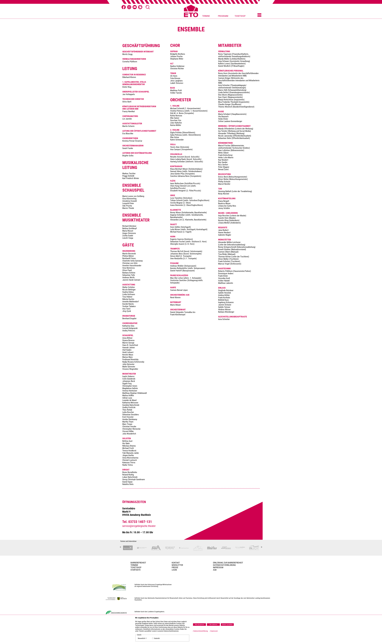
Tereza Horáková (129, 450)
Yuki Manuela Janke (130, 453)
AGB (214, 570)
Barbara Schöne (128, 273)
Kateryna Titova (128, 462)
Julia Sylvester (128, 364)
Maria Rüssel (127, 231)
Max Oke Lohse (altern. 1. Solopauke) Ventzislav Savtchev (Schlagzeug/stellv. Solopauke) (186, 280)
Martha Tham (127, 422)
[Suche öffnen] (148, 7)
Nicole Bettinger (129, 289)
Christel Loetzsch (129, 460)
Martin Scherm (128, 126)
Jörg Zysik (126, 311)
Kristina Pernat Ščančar (132, 141)
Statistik (157, 638)
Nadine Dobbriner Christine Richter (177, 67)
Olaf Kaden (126, 350)
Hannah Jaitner (128, 347)
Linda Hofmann (128, 294)
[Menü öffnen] (259, 15)
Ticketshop (136, 567)
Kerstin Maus (127, 354)
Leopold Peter (128, 203)
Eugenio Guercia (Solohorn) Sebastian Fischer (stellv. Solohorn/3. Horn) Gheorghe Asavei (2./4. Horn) (188, 241)
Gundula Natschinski (130, 405)
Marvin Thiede (128, 208)
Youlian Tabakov (129, 306)
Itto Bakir (126, 443)
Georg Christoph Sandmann (133, 479)
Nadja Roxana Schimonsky (133, 362)
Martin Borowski (129, 253)
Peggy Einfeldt (128, 176)
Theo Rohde (127, 410)
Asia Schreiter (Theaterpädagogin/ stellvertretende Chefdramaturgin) (232, 86)
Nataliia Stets (128, 484)
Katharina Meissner (130, 402)
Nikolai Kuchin (128, 299)
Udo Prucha (127, 206)
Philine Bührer (128, 256)
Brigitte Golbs (128, 155)
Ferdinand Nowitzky (130, 359)
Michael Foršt (128, 448)
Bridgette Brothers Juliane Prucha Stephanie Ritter (177, 56)
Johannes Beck (128, 381)
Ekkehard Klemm (129, 77)
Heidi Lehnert (127, 352)
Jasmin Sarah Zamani (131, 280)
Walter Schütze (128, 287)
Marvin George (128, 343)
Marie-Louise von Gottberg (133, 196)
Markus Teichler (128, 173)
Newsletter (177, 565)
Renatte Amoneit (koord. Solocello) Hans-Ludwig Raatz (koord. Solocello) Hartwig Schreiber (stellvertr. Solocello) (186, 159)
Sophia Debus (128, 292)
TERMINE (206, 16)
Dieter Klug (126, 87)
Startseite (136, 570)
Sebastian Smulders (130, 414)
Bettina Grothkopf (129, 228)
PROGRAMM (223, 16)
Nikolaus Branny (129, 446)
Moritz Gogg (127, 54)
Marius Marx (127, 357)
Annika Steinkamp (129, 419)
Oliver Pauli (127, 270)
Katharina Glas (128, 326)
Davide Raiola (128, 304)
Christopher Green (129, 386)
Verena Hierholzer (129, 391)
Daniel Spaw (127, 482)
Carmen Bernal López (179, 290)
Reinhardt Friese (129, 258)
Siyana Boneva (128, 340)
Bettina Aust (127, 441)
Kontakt (176, 563)
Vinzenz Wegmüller (130, 369)
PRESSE (175, 567)
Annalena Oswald (129, 201)
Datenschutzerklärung (224, 565)
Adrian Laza (127, 398)
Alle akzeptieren (199, 624)
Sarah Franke (127, 148)
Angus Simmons (129, 233)
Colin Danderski (128, 379)
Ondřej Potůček (128, 407)
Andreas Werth (128, 277)
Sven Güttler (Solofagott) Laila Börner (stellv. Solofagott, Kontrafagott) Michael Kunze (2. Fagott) (188, 229)
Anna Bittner (127, 338)
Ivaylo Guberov (128, 376)
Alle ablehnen (213, 624)
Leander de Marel (129, 400)
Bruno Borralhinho (129, 472)
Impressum (218, 567)
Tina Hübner (127, 297)
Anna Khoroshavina (130, 458)
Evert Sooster (128, 417)
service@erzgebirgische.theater (139, 526)
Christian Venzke (129, 426)
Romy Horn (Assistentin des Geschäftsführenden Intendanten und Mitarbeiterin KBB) (238, 74)
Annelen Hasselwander (131, 265)
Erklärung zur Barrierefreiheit (228, 563)
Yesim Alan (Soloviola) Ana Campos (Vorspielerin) (181, 148)
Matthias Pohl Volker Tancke (176, 91)
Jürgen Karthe (128, 455)
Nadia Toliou (127, 465)
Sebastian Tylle (128, 275)
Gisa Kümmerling (129, 198)
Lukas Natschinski (129, 477)
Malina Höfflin (128, 395)
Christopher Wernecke (131, 429)
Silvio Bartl (126, 101)
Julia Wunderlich (129, 433)
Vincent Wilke (128, 431)
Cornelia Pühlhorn (129, 61)
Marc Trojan (127, 424)
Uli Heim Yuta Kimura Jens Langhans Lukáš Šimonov (176, 79)
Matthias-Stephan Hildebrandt (134, 393)
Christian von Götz (129, 263)
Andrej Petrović (128, 330)
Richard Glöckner (129, 226)
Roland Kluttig (128, 474)
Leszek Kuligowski (130, 328)
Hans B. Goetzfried (130, 345)
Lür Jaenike (127, 119)
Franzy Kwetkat (128, 111)
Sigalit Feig (127, 383)
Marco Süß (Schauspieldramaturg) (232, 90)
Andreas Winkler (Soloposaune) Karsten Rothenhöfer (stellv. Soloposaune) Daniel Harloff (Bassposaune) (187, 268)
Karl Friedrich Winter (130, 178)
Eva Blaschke (127, 133)
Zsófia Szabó (127, 235)
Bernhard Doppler (129, 318)
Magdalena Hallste (130, 388)
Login (174, 570)
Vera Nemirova (128, 268)
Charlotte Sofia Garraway (132, 261)
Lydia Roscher (128, 412)
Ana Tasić (126, 309)
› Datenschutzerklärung (200, 631)
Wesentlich (141, 638)
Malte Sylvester (128, 366)
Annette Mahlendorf (130, 301)
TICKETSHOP (240, 16)
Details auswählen (227, 624)
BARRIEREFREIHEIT (138, 563)
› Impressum (213, 631)
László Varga (127, 238)
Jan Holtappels (128, 94)
